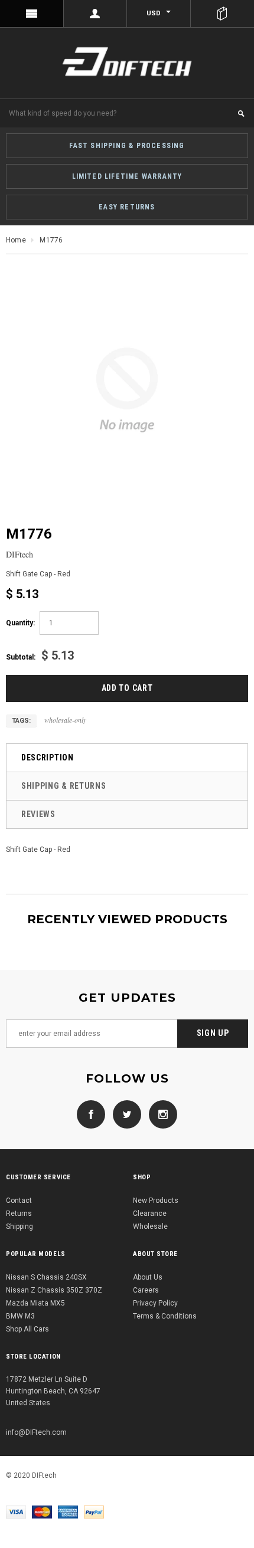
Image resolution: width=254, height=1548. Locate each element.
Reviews (38, 814)
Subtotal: (20, 657)
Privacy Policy (155, 1303)
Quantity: (20, 623)
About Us (147, 1277)
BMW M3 (20, 1316)
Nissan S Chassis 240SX (46, 1277)
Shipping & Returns (63, 786)
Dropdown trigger (96, 13)
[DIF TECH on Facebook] (91, 1114)
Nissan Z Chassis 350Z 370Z (54, 1290)
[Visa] (16, 1511)
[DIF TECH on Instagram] (160, 1114)
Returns (19, 1213)
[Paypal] (94, 1511)
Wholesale (150, 1226)
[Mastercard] (42, 1511)
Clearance (150, 1213)
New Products (155, 1200)
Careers (146, 1290)
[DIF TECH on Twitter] (124, 1114)
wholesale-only (65, 719)
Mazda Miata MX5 (35, 1303)
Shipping (19, 1226)
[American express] (68, 1511)
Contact (19, 1200)
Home (16, 240)
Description (47, 757)
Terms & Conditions (165, 1316)
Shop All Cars (27, 1329)
